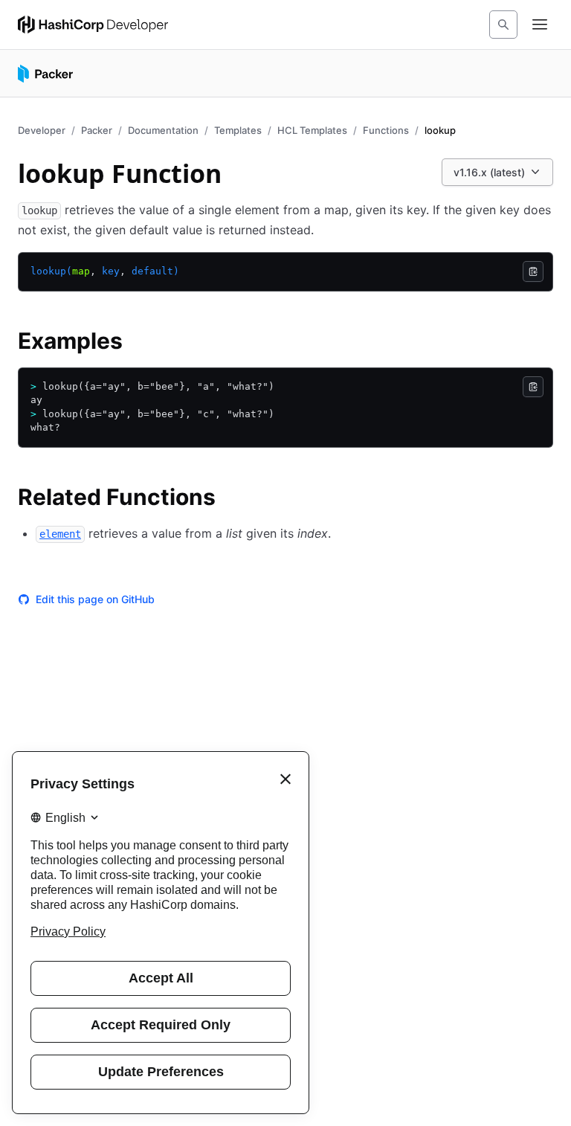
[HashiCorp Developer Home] (93, 24)
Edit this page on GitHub (95, 599)
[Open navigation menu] (539, 24)
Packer (96, 130)
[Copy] (533, 271)
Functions (386, 130)
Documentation (163, 130)
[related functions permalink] (230, 499)
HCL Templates (312, 130)
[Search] (503, 24)
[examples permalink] (137, 343)
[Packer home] (45, 73)
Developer (41, 130)
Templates (238, 130)
